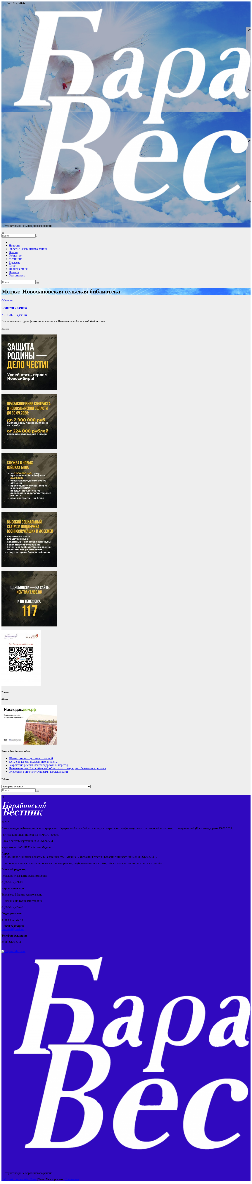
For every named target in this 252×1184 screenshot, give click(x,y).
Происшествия (18, 268)
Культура (14, 262)
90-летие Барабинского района (28, 248)
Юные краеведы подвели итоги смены (33, 761)
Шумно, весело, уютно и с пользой (31, 758)
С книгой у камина (14, 307)
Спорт (13, 265)
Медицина (15, 258)
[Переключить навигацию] (2, 233)
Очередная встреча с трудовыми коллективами (38, 771)
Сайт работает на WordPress (19, 1179)
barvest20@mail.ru (12, 929)
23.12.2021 (8, 315)
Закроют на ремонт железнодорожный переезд (38, 765)
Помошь (14, 272)
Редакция (21, 315)
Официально (17, 275)
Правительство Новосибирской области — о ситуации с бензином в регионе (57, 768)
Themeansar (72, 1179)
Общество (15, 255)
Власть (13, 252)
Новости (14, 245)
